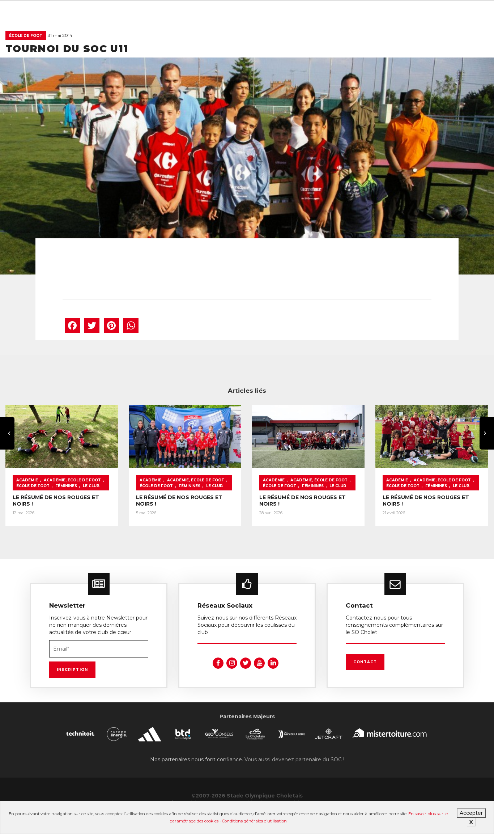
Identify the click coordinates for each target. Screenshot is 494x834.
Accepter (471, 813)
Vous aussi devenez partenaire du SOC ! (294, 759)
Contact (365, 662)
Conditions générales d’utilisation (254, 821)
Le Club (91, 486)
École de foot (25, 35)
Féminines (66, 486)
